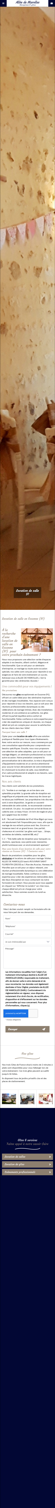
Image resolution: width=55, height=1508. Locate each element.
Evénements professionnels (20, 1172)
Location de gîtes (14, 1164)
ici (28, 1005)
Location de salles (15, 1156)
